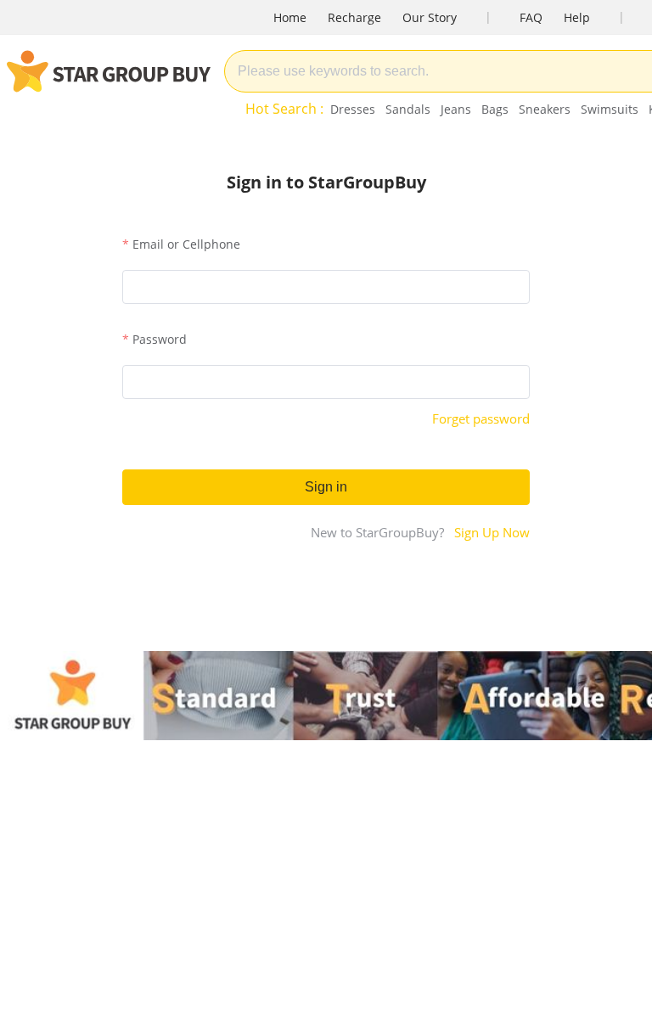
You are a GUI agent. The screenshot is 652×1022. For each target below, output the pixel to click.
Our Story (429, 17)
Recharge (354, 17)
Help (577, 17)
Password (159, 339)
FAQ (531, 17)
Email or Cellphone (186, 244)
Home (289, 17)
